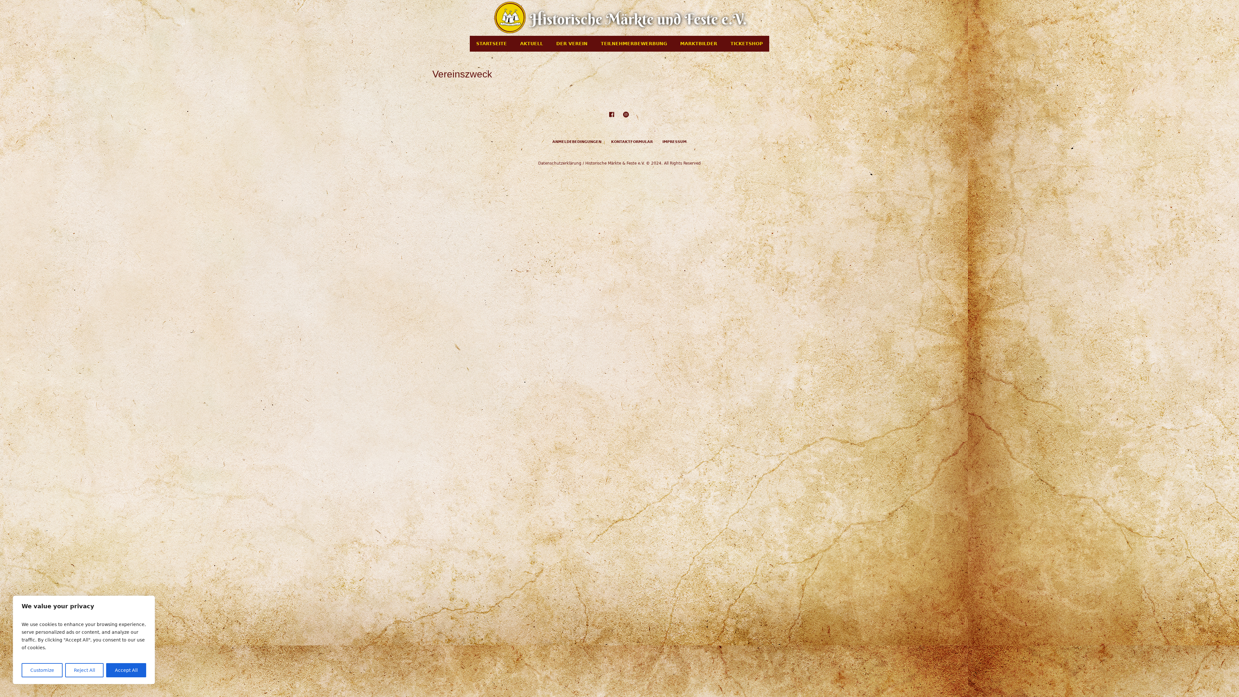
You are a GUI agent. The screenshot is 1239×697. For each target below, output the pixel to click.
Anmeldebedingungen (576, 142)
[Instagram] (626, 114)
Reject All (84, 670)
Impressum (674, 142)
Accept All (126, 670)
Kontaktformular (632, 142)
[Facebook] (611, 114)
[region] (84, 640)
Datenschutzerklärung (559, 163)
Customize (42, 670)
